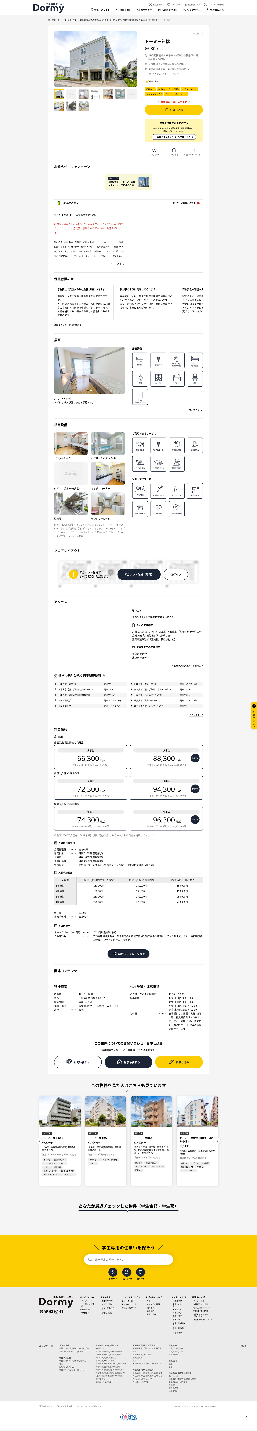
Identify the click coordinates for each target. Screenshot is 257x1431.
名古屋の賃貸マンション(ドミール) (147, 1363)
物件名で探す (107, 1313)
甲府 (134, 1351)
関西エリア (177, 1313)
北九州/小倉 (173, 1376)
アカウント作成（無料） (139, 574)
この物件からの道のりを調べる (186, 665)
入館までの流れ (169, 9)
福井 (134, 1360)
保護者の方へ (217, 9)
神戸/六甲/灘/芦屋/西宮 (142, 1379)
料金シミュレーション (193, 154)
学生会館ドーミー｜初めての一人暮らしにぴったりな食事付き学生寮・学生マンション (48, 8)
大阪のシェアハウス (141, 1382)
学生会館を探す (70, 20)
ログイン (175, 574)
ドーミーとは (86, 1301)
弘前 (61, 1364)
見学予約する (131, 1062)
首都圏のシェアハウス (104, 1381)
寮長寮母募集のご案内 (202, 1319)
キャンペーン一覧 (129, 1304)
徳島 (170, 1364)
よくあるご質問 (153, 1304)
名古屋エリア (178, 1309)
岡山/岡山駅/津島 (176, 1348)
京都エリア (177, 1316)
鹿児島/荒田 (173, 1388)
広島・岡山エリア (179, 1324)
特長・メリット (102, 9)
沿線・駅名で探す (108, 1308)
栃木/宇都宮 (100, 1378)
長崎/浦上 (173, 1385)
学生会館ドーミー (54, 20)
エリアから (112, 1279)
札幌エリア (177, 1301)
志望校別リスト (194, 4)
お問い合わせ (81, 1062)
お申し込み (176, 110)
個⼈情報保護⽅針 (64, 1406)
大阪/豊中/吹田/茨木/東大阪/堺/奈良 (147, 1376)
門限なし (150, 89)
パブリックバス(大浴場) (168, 89)
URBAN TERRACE (200, 1311)
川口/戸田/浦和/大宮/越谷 (105, 1357)
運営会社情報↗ (45, 1406)
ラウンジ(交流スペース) (176, 94)
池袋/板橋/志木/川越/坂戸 (105, 1360)
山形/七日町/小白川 (67, 1366)
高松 (170, 1366)
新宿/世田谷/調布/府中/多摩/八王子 (109, 1369)
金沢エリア (177, 1319)
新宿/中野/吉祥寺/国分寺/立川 (107, 1366)
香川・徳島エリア (179, 1329)
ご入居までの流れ (87, 1305)
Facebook (61, 1311)
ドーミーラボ (198, 1301)
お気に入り (175, 4)
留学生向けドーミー (201, 1308)
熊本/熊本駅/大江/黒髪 (178, 1382)
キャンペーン (193, 9)
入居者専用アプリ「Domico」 (200, 1315)
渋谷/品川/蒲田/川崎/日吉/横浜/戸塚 (110, 1372)
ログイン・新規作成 (216, 4)
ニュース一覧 (127, 1301)
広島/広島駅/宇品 (176, 1351)
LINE (41, 1311)
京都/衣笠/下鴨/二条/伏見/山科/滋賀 (147, 1373)
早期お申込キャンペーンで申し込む (174, 136)
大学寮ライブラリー (201, 1304)
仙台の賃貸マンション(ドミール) (72, 1369)
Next (218, 1141)
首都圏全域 (99, 1348)
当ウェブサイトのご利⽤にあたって (92, 1406)
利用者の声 (146, 9)
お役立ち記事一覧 (129, 1308)
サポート (150, 1301)
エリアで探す (107, 1304)
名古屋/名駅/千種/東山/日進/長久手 (147, 1348)
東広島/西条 (173, 1354)
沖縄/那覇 (173, 1391)
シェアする (173, 154)
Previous (39, 1141)
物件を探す (125, 9)
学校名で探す (107, 1301)
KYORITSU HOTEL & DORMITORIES (128, 1416)
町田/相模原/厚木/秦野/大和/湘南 (108, 1375)
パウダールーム (189, 89)
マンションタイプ (154, 94)
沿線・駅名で (126, 1279)
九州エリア (177, 1333)
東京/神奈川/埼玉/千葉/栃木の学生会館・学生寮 (97, 20)
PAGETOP (247, 1417)
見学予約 (150, 1311)
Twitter (46, 1311)
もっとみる (116, 264)
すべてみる (194, 409)
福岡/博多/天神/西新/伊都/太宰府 (182, 1379)
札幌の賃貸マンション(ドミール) (72, 1351)
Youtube (51, 1311)
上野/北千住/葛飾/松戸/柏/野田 (108, 1354)
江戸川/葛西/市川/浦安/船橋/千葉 (108, 1351)
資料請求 (150, 1308)
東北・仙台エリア (179, 1305)
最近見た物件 (158, 4)
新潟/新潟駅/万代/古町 (142, 1354)
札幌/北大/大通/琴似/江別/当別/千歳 (74, 1348)
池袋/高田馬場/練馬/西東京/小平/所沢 (110, 1363)
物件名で (140, 1279)
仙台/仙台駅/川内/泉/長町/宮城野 (72, 1360)
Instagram (56, 1311)
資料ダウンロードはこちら (66, 324)
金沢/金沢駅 (137, 1357)
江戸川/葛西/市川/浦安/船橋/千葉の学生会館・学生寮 (137, 20)
